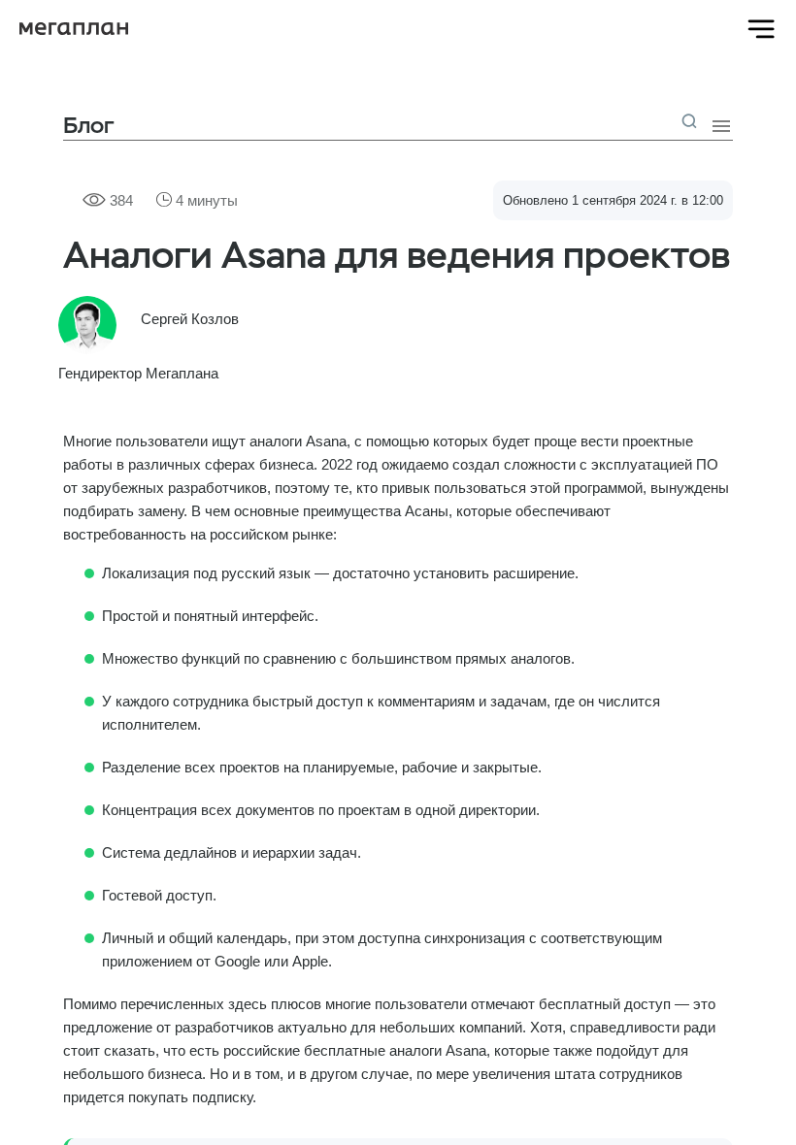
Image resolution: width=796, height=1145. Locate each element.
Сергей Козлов (190, 319)
